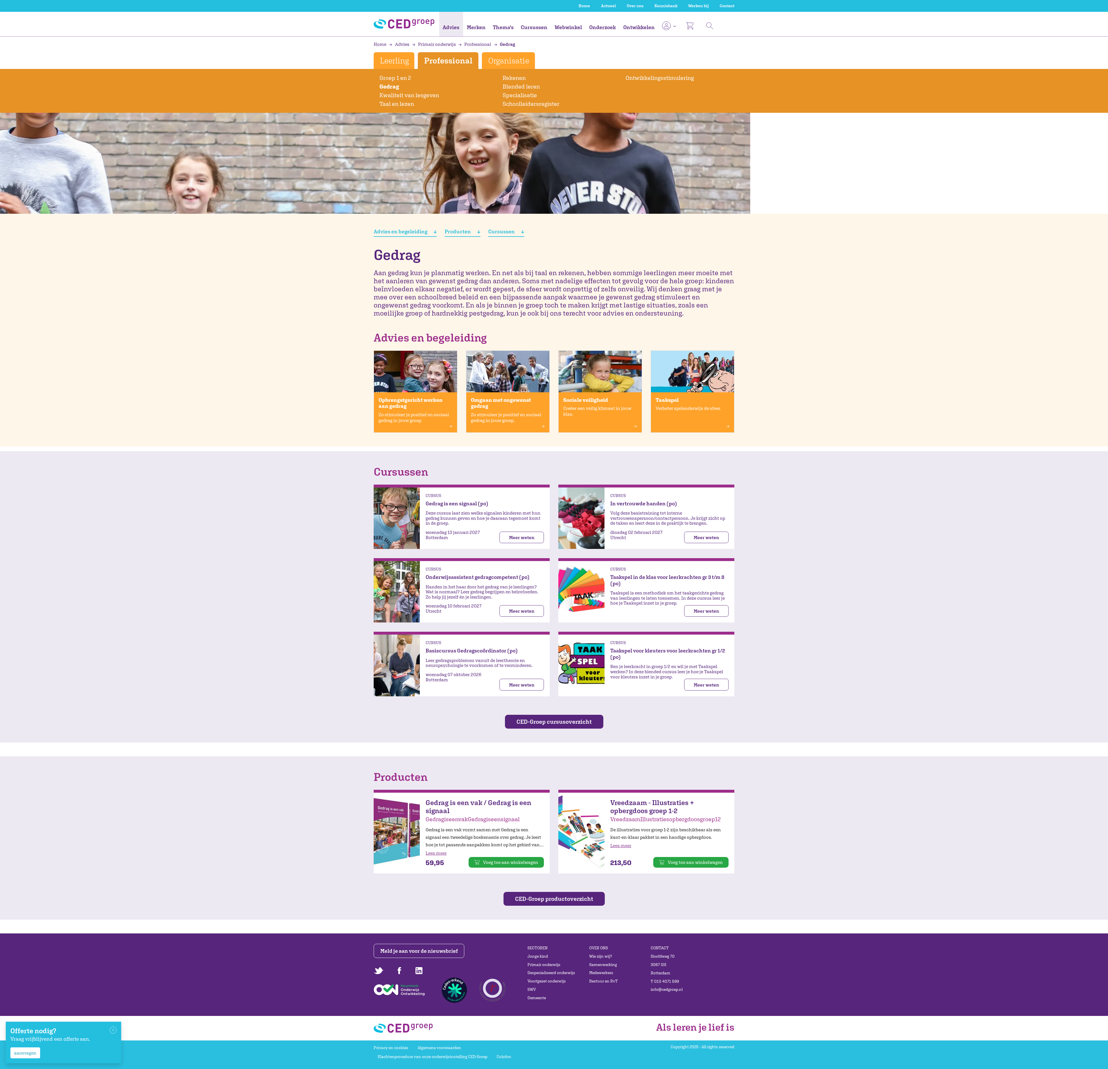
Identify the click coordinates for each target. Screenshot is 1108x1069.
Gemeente (536, 997)
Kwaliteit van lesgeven (409, 95)
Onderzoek (602, 27)
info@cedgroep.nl (667, 989)
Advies (451, 27)
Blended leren (521, 86)
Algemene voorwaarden (439, 1047)
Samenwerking (603, 964)
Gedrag (507, 44)
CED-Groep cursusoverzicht (554, 721)
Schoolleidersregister (531, 103)
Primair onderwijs (437, 44)
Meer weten (521, 537)
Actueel (608, 5)
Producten (458, 231)
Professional (477, 44)
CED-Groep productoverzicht (554, 898)
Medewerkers (601, 972)
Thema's (503, 27)
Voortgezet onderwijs (546, 981)
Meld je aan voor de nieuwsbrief (419, 951)
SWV (531, 989)
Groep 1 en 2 (395, 77)
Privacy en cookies (391, 1047)
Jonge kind (537, 956)
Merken (476, 27)
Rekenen (514, 77)
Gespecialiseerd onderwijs (551, 972)
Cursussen (534, 27)
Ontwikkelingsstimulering (660, 77)
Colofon (504, 1056)
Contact (727, 5)
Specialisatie (520, 95)
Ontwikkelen (639, 27)
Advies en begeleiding (401, 231)
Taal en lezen (396, 103)
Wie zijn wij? (600, 956)
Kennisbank (665, 5)
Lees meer (436, 853)
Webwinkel (568, 27)
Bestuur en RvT (603, 981)
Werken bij (698, 5)
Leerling (394, 60)
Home (584, 5)
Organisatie (508, 60)
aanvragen (25, 1052)
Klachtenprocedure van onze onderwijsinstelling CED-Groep (432, 1056)
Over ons (635, 5)
